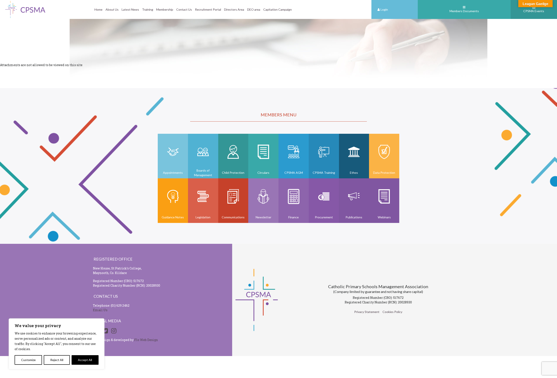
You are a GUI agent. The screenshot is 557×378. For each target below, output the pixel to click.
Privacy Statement (366, 312)
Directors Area (234, 9)
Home (98, 9)
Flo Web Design (146, 340)
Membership (164, 9)
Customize (28, 360)
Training (147, 9)
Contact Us (184, 9)
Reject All (56, 360)
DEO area (253, 9)
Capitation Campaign (277, 9)
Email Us (100, 310)
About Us (112, 9)
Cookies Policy (392, 312)
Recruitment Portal (208, 9)
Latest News (130, 9)
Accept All (85, 360)
